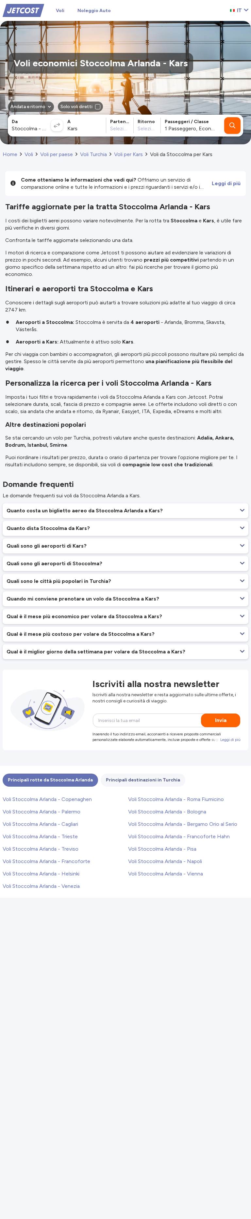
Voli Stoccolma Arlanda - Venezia (41, 886)
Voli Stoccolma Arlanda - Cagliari (40, 824)
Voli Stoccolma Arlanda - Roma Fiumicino (176, 799)
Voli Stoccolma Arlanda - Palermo (41, 812)
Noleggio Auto (94, 10)
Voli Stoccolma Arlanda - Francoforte (46, 861)
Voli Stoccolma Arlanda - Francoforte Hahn (179, 836)
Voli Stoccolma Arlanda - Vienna (165, 874)
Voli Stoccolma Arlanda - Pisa (162, 849)
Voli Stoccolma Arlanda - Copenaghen (47, 799)
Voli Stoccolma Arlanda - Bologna (167, 812)
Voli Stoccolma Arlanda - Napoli (165, 861)
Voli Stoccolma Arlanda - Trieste (40, 836)
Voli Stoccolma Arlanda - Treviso (40, 849)
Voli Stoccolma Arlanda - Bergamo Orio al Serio (182, 824)
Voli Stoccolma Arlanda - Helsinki (41, 874)
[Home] (23, 10)
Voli (60, 10)
